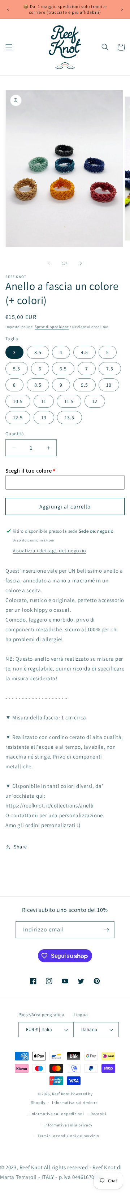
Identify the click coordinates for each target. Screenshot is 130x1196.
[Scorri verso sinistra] (49, 263)
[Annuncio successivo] (122, 9)
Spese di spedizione (52, 326)
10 (109, 385)
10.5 (18, 401)
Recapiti (99, 1113)
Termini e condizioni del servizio (68, 1135)
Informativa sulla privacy (68, 1125)
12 (95, 401)
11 (43, 401)
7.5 (109, 368)
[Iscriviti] (106, 929)
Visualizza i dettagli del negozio (49, 550)
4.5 (84, 352)
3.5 (38, 352)
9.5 (84, 385)
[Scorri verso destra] (81, 263)
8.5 (38, 385)
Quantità (14, 434)
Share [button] (20, 846)
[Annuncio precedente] (8, 9)
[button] (9, 47)
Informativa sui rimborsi (75, 1102)
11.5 (69, 401)
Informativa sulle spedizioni (57, 1113)
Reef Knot (61, 1093)
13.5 (69, 417)
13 (44, 417)
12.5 (18, 417)
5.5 (16, 368)
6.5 (63, 368)
